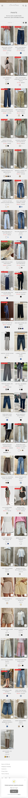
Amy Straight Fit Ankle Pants (21, 110)
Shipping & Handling (6, 766)
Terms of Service (5, 773)
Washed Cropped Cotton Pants (21, 141)
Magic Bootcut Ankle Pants (20, 415)
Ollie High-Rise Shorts (7, 508)
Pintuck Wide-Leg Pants (7, 384)
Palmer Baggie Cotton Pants (20, 263)
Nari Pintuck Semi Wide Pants (7, 263)
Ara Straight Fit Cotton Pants (7, 232)
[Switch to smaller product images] (26, 22)
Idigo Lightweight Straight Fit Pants (7, 110)
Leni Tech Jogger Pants (7, 569)
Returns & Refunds (5, 764)
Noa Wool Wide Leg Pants (21, 323)
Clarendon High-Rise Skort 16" (7, 539)
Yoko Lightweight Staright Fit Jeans (21, 691)
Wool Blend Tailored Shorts (21, 508)
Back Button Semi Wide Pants (20, 660)
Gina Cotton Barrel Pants (7, 660)
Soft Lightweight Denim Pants (20, 48)
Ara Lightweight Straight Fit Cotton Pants (21, 79)
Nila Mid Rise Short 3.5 (7, 630)
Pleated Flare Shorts (7, 691)
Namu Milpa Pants (20, 292)
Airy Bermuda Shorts (7, 78)
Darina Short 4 (7, 598)
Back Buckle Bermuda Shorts (7, 721)
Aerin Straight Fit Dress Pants (7, 171)
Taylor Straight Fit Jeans (21, 232)
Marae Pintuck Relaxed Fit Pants (20, 569)
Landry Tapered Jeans (21, 354)
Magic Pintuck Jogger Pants (7, 445)
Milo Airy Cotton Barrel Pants (7, 48)
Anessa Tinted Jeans (7, 353)
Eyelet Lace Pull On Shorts (21, 630)
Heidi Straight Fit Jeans (20, 478)
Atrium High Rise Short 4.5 (21, 599)
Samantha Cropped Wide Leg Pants (7, 478)
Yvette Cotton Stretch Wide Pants (7, 202)
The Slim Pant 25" (7, 322)
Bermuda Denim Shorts (21, 539)
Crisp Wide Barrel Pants (20, 721)
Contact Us (3, 769)
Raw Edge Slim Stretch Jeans (7, 415)
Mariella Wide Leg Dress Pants (21, 171)
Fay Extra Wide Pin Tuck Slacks (7, 293)
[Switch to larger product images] (23, 22)
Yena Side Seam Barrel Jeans (20, 202)
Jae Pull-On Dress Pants (20, 384)
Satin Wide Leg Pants (7, 752)
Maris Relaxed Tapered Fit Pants (20, 445)
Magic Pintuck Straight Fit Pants (7, 141)
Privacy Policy (4, 771)
